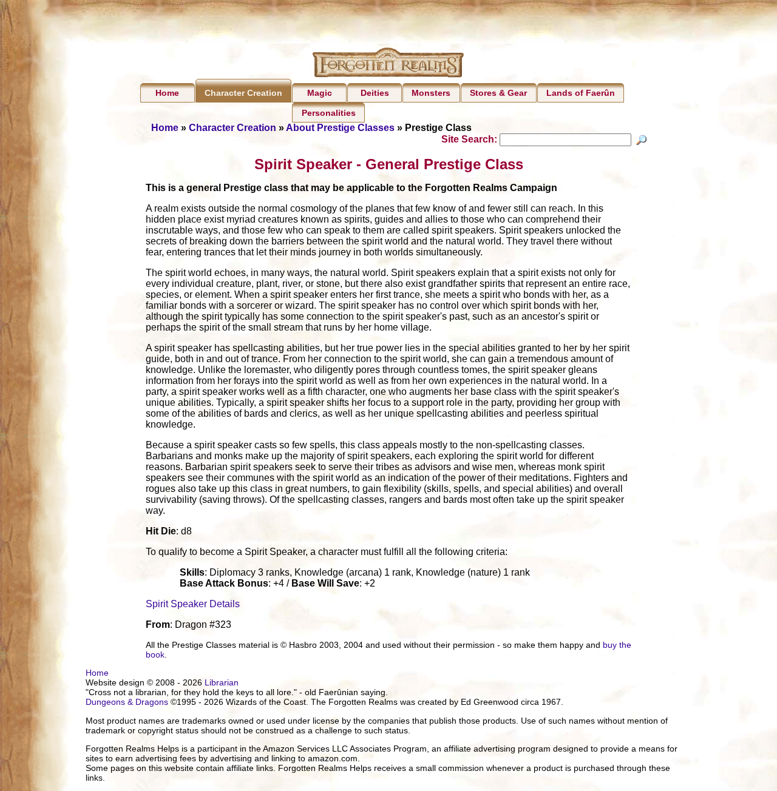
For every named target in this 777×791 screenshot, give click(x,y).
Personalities (329, 113)
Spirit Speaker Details (193, 604)
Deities (375, 93)
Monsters (431, 93)
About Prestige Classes (340, 128)
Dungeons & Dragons (127, 702)
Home (167, 93)
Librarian (222, 682)
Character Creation (243, 93)
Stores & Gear (498, 93)
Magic (319, 93)
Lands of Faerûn (580, 93)
